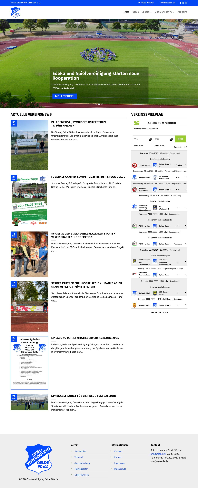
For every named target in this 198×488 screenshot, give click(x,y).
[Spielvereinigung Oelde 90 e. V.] (19, 12)
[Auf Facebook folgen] (180, 3)
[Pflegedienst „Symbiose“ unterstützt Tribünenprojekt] (29, 145)
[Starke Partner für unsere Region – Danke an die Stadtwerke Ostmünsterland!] (29, 306)
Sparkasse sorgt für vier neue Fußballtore (84, 395)
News (135, 12)
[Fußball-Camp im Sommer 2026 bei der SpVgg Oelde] (29, 201)
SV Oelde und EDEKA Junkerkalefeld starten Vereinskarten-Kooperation (83, 235)
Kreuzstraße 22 (158, 454)
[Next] (190, 63)
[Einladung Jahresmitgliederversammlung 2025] (29, 363)
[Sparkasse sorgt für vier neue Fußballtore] (29, 402)
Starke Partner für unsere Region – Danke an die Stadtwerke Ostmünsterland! (87, 285)
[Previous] (7, 63)
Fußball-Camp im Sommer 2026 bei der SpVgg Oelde (88, 176)
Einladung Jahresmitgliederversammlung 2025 (85, 338)
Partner (182, 12)
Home (126, 12)
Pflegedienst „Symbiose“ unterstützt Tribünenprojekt (79, 124)
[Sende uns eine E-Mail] (186, 3)
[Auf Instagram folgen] (183, 3)
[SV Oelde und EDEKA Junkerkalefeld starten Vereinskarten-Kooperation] (29, 254)
